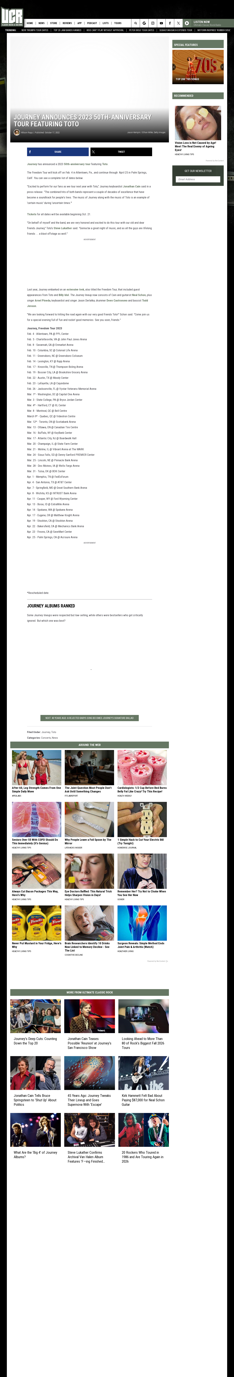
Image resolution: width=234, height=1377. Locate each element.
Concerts (46, 737)
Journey (32, 164)
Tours (117, 23)
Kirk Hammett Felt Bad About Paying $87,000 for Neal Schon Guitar (143, 1100)
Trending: (10, 30)
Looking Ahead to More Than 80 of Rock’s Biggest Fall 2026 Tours (143, 1043)
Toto (104, 164)
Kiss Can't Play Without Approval (105, 30)
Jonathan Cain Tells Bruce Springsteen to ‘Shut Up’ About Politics (35, 1100)
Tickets (31, 214)
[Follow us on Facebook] (170, 23)
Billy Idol (64, 295)
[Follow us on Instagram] (153, 23)
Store (53, 23)
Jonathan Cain (131, 186)
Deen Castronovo (117, 300)
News (42, 23)
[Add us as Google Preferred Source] (144, 23)
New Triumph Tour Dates (35, 30)
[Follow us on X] (178, 23)
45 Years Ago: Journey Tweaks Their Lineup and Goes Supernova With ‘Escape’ (89, 1100)
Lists (106, 23)
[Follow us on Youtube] (161, 23)
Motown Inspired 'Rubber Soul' (214, 30)
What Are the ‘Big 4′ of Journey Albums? (35, 1154)
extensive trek (75, 289)
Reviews (67, 23)
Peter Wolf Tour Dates (141, 30)
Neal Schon (139, 295)
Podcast (92, 23)
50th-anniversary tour (77, 164)
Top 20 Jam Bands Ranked (67, 30)
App (79, 23)
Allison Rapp (27, 132)
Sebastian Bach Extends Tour (175, 30)
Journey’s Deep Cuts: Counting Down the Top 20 (35, 1041)
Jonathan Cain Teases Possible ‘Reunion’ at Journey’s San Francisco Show (89, 1043)
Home (30, 23)
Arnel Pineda (42, 300)
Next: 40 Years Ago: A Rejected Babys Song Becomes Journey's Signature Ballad (90, 718)
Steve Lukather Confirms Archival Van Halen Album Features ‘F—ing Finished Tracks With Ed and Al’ (85, 1157)
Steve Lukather (63, 228)
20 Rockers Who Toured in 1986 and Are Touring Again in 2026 (142, 1156)
